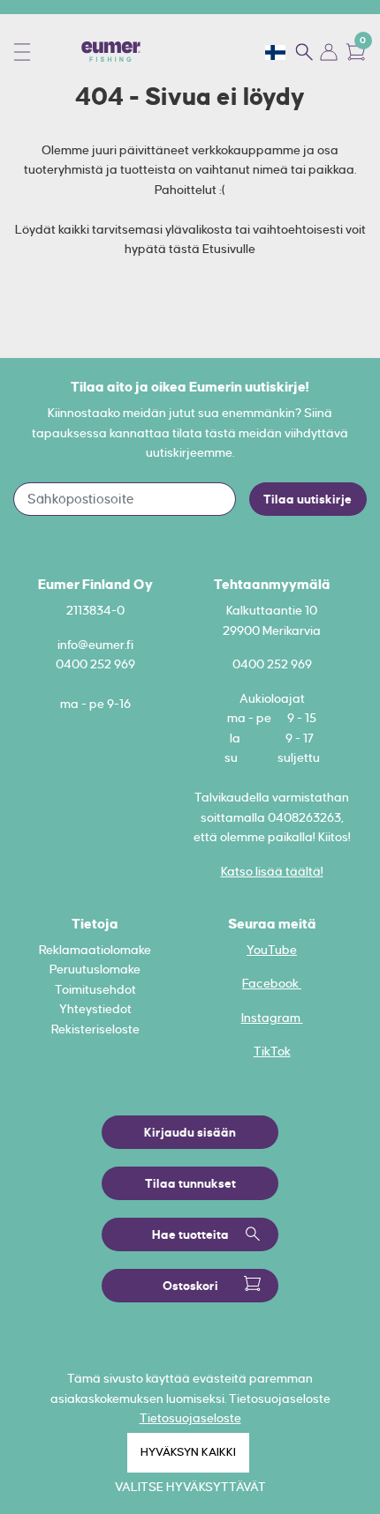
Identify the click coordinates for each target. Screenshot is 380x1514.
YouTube (272, 950)
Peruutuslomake (95, 969)
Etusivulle (228, 249)
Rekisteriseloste (95, 1029)
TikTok (272, 1051)
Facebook (271, 983)
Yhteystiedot (95, 1009)
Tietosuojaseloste (190, 1418)
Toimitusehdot (95, 989)
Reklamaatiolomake (95, 950)
